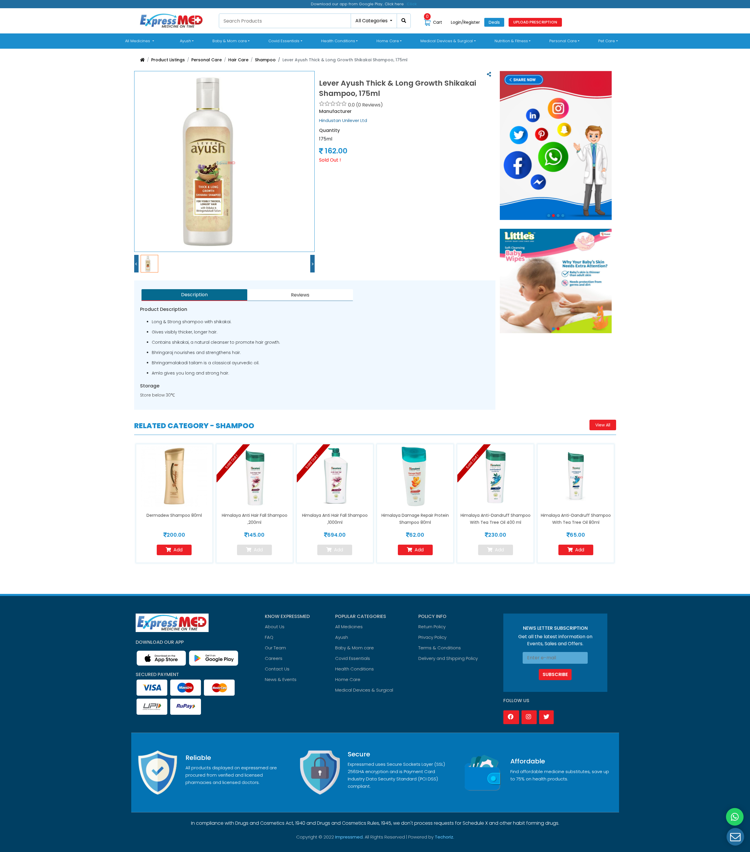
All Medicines (140, 41)
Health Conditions (354, 669)
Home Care (347, 679)
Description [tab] (194, 294)
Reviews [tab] (300, 295)
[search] (404, 20)
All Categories (372, 20)
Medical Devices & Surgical (364, 690)
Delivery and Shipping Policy (448, 658)
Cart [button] (434, 22)
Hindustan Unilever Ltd (343, 120)
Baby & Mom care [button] (229, 41)
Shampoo (265, 60)
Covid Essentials (352, 658)
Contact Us (277, 669)
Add (178, 549)
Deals (494, 22)
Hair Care (238, 60)
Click (412, 4)
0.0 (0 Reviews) (365, 104)
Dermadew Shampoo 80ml (174, 515)
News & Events (280, 679)
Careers (273, 658)
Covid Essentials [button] (283, 41)
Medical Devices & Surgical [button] (446, 41)
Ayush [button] (185, 41)
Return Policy (432, 627)
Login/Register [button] (465, 22)
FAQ (269, 637)
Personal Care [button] (563, 41)
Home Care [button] (387, 41)
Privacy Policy (432, 637)
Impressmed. (349, 837)
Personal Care (206, 60)
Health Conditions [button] (338, 41)
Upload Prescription (535, 22)
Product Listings (168, 60)
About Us (274, 627)
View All (602, 425)
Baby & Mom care (354, 648)
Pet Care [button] (606, 41)
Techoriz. (444, 837)
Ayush (341, 637)
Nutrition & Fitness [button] (511, 41)
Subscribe (555, 674)
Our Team (275, 648)
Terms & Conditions (439, 648)
